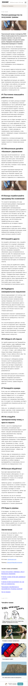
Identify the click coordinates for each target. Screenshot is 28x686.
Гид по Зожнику (6, 592)
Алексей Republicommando (14, 562)
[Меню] (25, 2)
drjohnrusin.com (12, 559)
